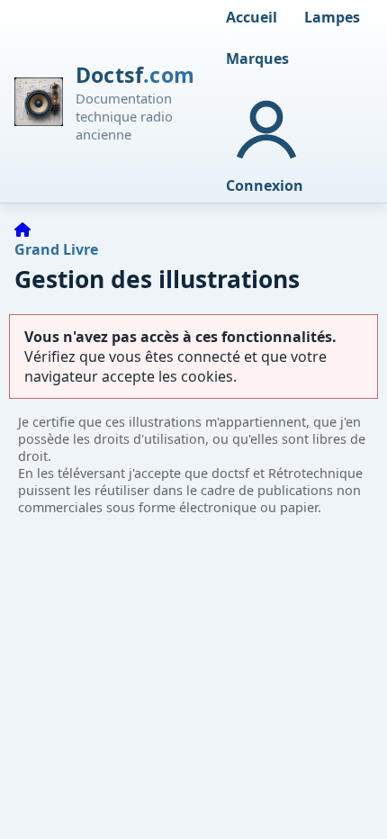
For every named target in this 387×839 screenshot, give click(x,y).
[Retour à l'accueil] (22, 229)
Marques (257, 58)
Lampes (332, 17)
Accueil (251, 17)
